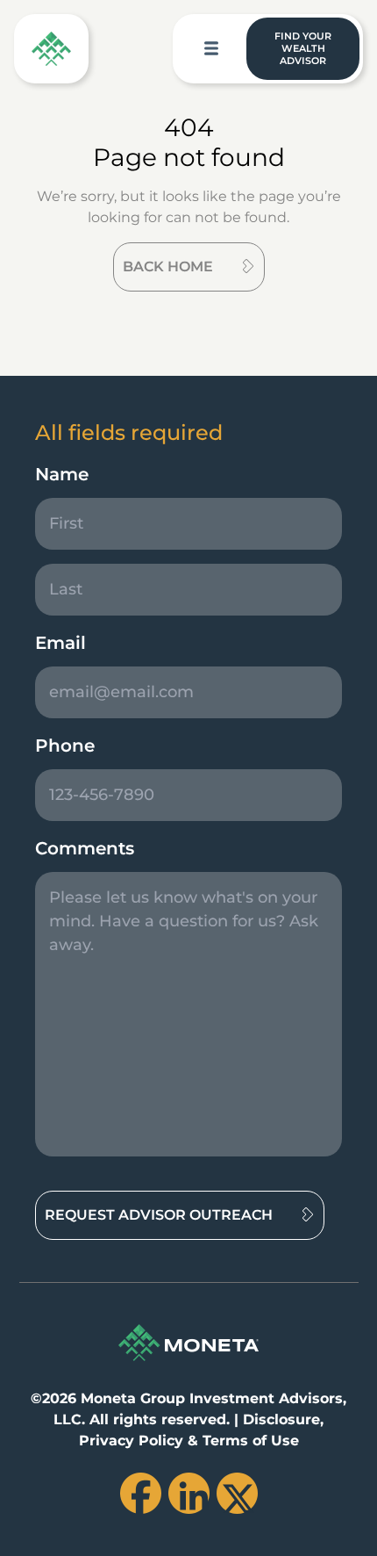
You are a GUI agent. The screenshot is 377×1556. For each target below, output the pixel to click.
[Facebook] (140, 1493)
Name (62, 474)
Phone (65, 745)
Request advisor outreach (159, 1215)
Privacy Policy (131, 1440)
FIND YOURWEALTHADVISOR (302, 48)
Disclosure (281, 1419)
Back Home (168, 266)
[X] (237, 1493)
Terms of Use (251, 1440)
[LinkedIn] (189, 1493)
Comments (84, 848)
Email (60, 642)
